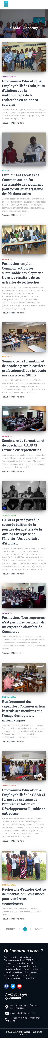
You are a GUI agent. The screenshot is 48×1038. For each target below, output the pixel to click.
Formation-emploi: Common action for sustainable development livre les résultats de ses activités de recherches (22, 272)
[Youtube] (19, 986)
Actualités (7, 171)
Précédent (10, 929)
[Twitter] (13, 986)
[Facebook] (6, 986)
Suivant (38, 929)
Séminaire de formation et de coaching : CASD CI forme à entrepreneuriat (23, 445)
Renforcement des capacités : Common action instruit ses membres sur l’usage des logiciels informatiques (23, 710)
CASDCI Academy (9, 77)
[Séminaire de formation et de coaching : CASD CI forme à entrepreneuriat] (24, 418)
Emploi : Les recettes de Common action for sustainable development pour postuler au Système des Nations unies (22, 184)
